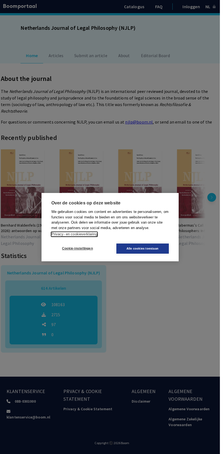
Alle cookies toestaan (142, 248)
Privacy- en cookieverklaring (74, 234)
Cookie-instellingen (77, 248)
